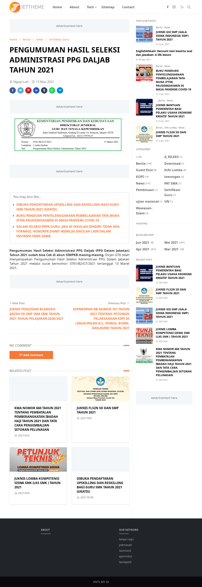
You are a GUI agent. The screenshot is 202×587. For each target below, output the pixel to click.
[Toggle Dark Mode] (182, 7)
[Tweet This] (20, 90)
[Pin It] (28, 90)
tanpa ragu (126, 539)
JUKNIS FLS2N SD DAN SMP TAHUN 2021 (171, 134)
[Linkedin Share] (36, 90)
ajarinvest (125, 556)
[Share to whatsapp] (52, 90)
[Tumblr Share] (44, 90)
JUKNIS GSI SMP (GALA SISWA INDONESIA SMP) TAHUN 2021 (172, 35)
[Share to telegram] (60, 90)
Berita (159, 27)
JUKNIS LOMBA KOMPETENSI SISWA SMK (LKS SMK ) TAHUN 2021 (37, 482)
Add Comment (33, 355)
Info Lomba (170, 127)
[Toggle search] (189, 7)
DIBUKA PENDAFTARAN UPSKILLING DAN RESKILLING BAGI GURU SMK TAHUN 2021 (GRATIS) (100, 485)
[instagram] (174, 7)
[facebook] (168, 7)
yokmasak (125, 545)
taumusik (125, 550)
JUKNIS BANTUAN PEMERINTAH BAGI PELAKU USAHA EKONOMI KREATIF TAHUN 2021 (174, 110)
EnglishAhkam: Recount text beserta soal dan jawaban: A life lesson (164, 53)
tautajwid (125, 562)
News (167, 27)
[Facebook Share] (12, 90)
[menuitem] (57, 7)
